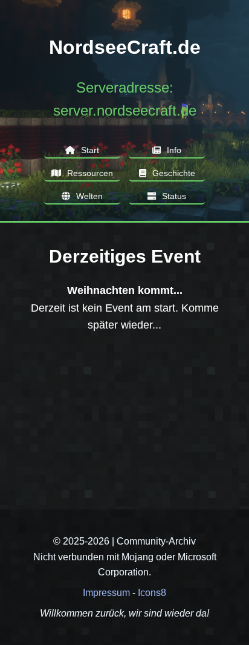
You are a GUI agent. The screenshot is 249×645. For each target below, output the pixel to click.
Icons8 (152, 593)
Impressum (106, 593)
